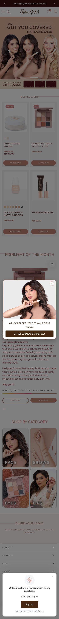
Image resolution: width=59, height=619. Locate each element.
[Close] (52, 283)
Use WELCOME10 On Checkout (29, 334)
